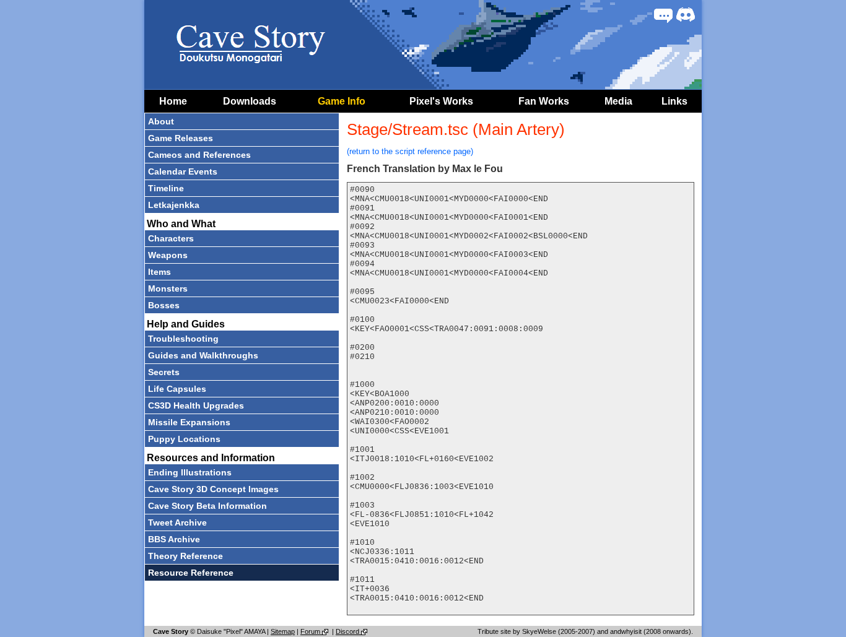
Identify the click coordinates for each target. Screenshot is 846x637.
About (161, 121)
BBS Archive (174, 539)
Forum (311, 631)
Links (674, 101)
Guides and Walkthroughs (203, 355)
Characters (171, 238)
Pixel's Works (441, 101)
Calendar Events (182, 171)
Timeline (166, 188)
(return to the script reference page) (410, 151)
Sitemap (283, 631)
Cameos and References (199, 155)
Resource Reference (190, 573)
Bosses (164, 305)
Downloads (249, 101)
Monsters (168, 288)
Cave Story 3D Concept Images (213, 489)
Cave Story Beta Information (207, 506)
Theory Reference (185, 556)
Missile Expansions (189, 422)
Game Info (341, 101)
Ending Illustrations (190, 472)
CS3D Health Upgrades (196, 405)
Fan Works (543, 101)
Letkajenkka (173, 205)
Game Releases (180, 138)
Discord (348, 631)
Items (159, 272)
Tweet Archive (177, 522)
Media (618, 101)
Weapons (168, 255)
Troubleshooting (183, 339)
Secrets (164, 372)
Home (173, 101)
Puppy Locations (184, 439)
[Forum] (663, 15)
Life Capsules (177, 389)
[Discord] (685, 15)
